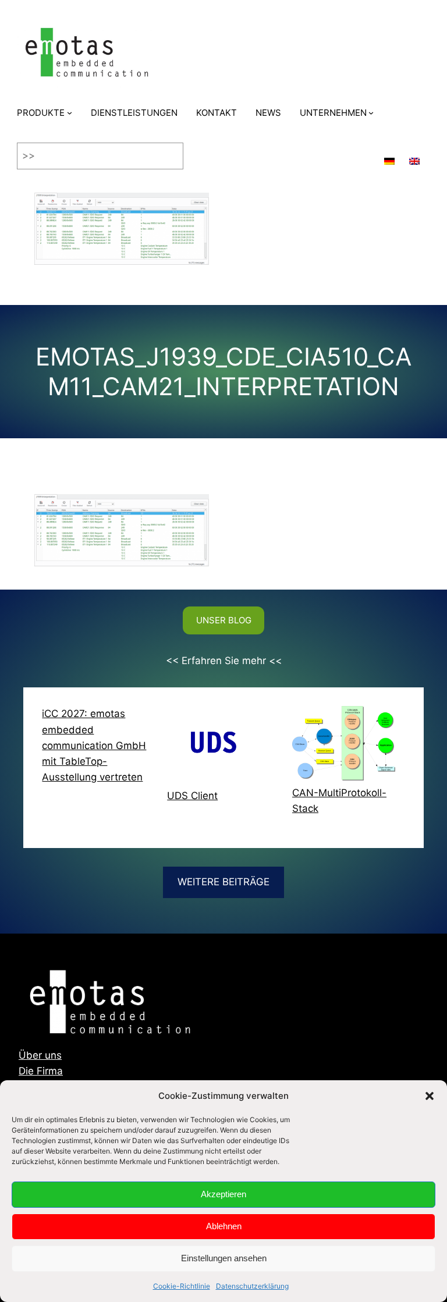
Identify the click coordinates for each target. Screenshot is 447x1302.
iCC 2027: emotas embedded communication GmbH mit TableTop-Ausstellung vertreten (94, 745)
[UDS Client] (218, 747)
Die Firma (41, 1071)
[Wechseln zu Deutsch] (389, 156)
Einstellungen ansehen (224, 1258)
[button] (429, 1096)
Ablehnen (224, 1226)
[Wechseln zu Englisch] (414, 156)
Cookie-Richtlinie (181, 1286)
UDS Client (192, 795)
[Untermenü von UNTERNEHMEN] (371, 112)
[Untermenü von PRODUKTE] (69, 112)
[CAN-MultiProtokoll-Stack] (343, 745)
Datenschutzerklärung (252, 1286)
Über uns (40, 1055)
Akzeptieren (223, 1194)
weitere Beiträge (223, 882)
